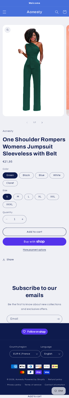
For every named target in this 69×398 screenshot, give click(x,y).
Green (10, 175)
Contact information (55, 385)
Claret (10, 183)
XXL (52, 196)
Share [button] (10, 259)
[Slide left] (27, 122)
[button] (4, 12)
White (56, 175)
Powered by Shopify (35, 379)
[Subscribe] (58, 319)
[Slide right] (42, 122)
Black (26, 175)
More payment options (34, 250)
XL (40, 196)
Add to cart (34, 396)
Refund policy (55, 379)
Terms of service (33, 385)
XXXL (9, 204)
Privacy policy (14, 385)
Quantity (7, 212)
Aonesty (20, 379)
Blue (41, 175)
